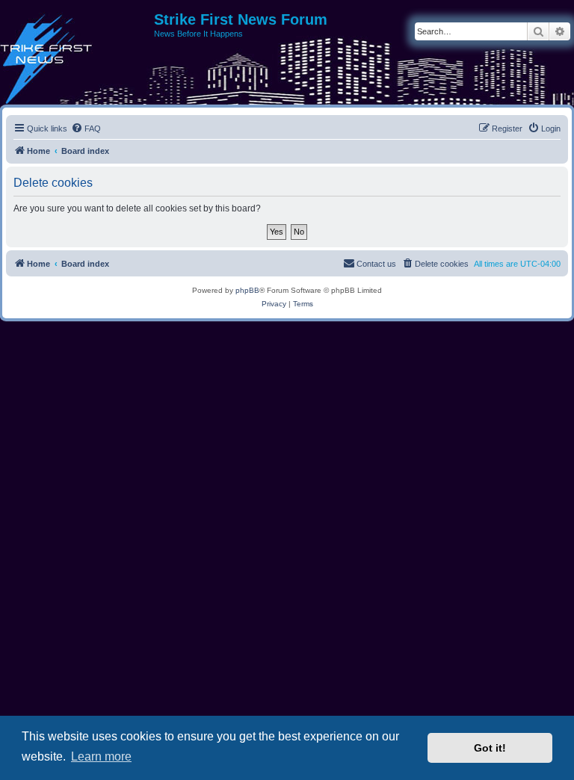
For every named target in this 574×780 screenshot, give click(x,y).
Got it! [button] (490, 748)
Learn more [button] (101, 756)
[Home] (77, 24)
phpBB (247, 290)
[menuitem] (86, 128)
